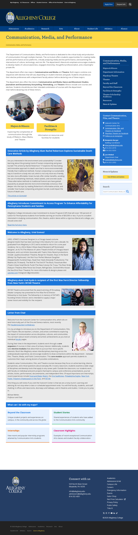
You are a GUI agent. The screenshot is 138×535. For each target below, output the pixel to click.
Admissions (14, 29)
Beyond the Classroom (112, 87)
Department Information (113, 72)
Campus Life (112, 484)
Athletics (108, 29)
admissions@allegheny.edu (80, 494)
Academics (29, 29)
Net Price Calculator (115, 499)
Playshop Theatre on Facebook (116, 133)
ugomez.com (13, 273)
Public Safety (112, 505)
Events (109, 493)
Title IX (110, 508)
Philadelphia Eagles (73, 376)
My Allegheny (14, 2)
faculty (18, 339)
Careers (110, 487)
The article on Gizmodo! (17, 196)
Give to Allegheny (70, 2)
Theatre (106, 79)
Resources (107, 100)
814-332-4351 (74, 496)
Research (45, 29)
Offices (33, 2)
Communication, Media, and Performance (115, 62)
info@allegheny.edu (77, 491)
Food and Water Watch (38, 376)
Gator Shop (111, 496)
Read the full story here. (17, 225)
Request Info (121, 4)
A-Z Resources (24, 2)
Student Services (42, 2)
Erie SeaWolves (58, 376)
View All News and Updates (115, 177)
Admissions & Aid (114, 481)
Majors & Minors (110, 68)
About (76, 29)
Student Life (92, 29)
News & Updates (110, 104)
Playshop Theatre (110, 76)
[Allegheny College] (31, 17)
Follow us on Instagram (113, 136)
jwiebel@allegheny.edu (113, 160)
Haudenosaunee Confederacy (23, 325)
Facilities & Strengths (112, 91)
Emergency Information (116, 490)
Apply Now (109, 4)
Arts (61, 29)
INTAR (47, 378)
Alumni (124, 29)
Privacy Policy (112, 502)
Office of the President (56, 2)
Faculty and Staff (110, 83)
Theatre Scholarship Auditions (111, 96)
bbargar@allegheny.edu (114, 145)
